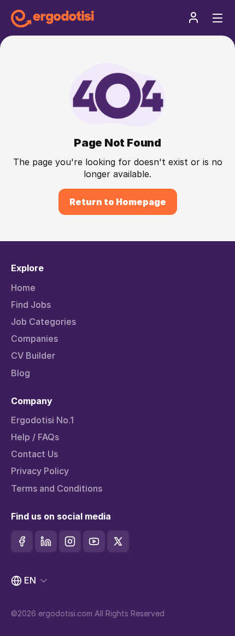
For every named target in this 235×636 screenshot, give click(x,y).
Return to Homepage (117, 201)
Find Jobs (31, 305)
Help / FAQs (35, 437)
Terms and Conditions (56, 488)
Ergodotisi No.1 (42, 420)
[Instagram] (70, 541)
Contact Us (34, 454)
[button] (193, 17)
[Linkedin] (46, 541)
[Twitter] (118, 541)
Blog (20, 373)
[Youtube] (94, 541)
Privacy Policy (40, 471)
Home (23, 288)
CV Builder (33, 356)
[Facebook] (22, 541)
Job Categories (43, 322)
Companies (34, 339)
